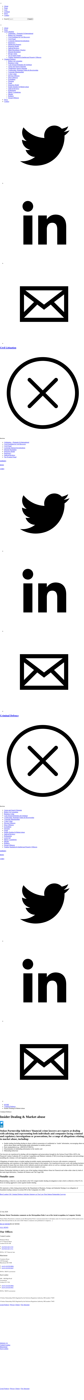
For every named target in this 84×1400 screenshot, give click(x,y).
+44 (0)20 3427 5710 (7, 1247)
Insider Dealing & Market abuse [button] (14, 832)
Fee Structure (25, 1305)
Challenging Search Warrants (17, 68)
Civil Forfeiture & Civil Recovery (19, 37)
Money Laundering (14, 92)
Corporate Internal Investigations (18, 41)
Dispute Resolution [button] (10, 450)
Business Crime (13, 63)
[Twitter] (44, 144)
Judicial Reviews (13, 48)
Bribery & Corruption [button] (11, 812)
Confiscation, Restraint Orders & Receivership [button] (19, 817)
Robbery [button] (7, 843)
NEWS (2, 465)
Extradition (11, 79)
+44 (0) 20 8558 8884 (7, 1266)
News (6, 13)
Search (6, 19)
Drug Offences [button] (9, 825)
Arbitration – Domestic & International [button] (16, 442)
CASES (2, 469)
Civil (5, 10)
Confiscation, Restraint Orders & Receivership (23, 70)
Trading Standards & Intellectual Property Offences (24, 57)
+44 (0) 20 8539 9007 (7, 1268)
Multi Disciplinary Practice (17, 50)
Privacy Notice (15, 1305)
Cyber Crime (12, 74)
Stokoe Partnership (6, 1)
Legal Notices (4, 1305)
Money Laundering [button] (10, 839)
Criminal (7, 12)
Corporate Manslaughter (16, 72)
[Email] (44, 304)
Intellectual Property (14, 44)
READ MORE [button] (5, 1224)
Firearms (11, 81)
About (6, 6)
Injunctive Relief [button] (9, 451)
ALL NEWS (4, 1227)
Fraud (10, 83)
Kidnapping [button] (8, 836)
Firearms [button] (7, 828)
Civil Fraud (12, 39)
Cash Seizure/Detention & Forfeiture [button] (16, 816)
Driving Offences (13, 76)
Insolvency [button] (7, 453)
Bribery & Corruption (15, 35)
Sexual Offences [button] (9, 845)
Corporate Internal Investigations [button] (14, 448)
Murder (10, 94)
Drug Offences (13, 77)
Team (6, 8)
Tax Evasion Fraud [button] (10, 457)
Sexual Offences (13, 98)
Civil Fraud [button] (7, 446)
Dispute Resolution (14, 52)
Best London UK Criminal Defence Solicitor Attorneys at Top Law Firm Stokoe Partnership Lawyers (33, 1194)
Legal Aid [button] (7, 838)
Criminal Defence (10, 59)
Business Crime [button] (9, 814)
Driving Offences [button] (9, 823)
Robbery (11, 96)
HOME (6, 1105)
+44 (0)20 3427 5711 (7, 1248)
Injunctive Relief (13, 46)
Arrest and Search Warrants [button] (13, 810)
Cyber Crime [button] (8, 821)
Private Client (12, 54)
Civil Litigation (9, 31)
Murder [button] (6, 841)
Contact (6, 15)
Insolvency (11, 43)
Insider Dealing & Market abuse (18, 87)
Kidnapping (12, 90)
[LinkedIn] (44, 224)
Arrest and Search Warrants (17, 66)
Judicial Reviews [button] (9, 455)
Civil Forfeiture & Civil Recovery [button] (15, 444)
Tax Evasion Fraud (14, 55)
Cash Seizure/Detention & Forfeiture (20, 65)
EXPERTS (3, 461)
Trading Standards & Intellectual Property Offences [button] (20, 847)
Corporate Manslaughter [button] (12, 819)
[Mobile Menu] (1, 3)
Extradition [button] (7, 827)
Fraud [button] (6, 830)
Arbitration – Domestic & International (20, 33)
